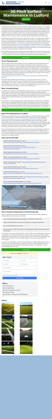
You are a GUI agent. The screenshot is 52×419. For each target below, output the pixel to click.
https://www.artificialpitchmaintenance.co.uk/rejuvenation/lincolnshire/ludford (22, 183)
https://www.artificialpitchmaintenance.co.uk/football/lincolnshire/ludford (19, 119)
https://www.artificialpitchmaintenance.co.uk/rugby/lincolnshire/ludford (19, 75)
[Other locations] (46, 3)
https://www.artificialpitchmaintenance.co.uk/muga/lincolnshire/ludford (20, 168)
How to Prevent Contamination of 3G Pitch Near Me (15, 294)
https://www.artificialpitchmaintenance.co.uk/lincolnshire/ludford (33, 46)
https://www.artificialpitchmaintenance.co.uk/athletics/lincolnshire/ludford (21, 158)
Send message (19, 278)
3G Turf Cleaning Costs (8, 286)
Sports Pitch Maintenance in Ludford (11, 290)
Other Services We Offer (8, 292)
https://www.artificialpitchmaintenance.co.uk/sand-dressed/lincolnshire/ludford (22, 173)
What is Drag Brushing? (8, 288)
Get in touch (26, 19)
